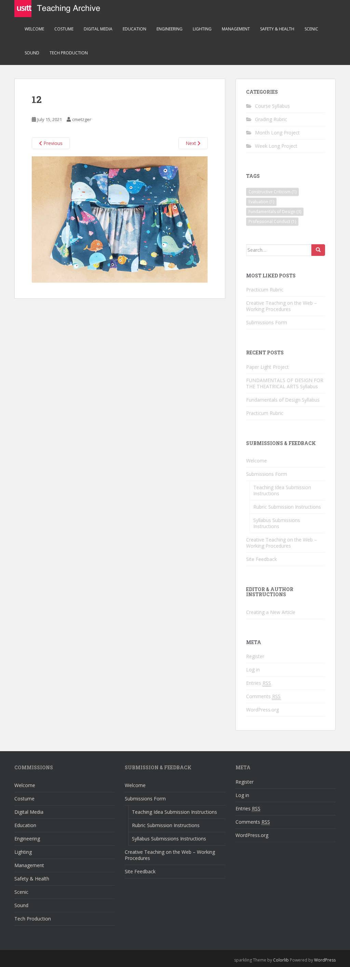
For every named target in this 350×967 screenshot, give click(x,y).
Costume (63, 29)
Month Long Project (277, 132)
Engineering (170, 29)
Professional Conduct (272, 221)
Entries (258, 683)
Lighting (202, 29)
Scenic (311, 29)
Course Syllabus (272, 106)
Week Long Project (276, 146)
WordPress (325, 960)
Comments (263, 696)
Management (236, 29)
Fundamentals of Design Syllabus (283, 399)
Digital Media (98, 29)
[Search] (318, 250)
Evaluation (261, 202)
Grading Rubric (271, 119)
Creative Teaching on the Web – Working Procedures (281, 306)
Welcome (34, 29)
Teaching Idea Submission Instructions (282, 490)
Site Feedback (261, 559)
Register (255, 656)
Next (192, 143)
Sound (32, 53)
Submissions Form (266, 322)
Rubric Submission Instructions (287, 507)
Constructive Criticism (272, 192)
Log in (253, 669)
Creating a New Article (270, 612)
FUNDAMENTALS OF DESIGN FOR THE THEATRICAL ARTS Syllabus (284, 383)
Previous (52, 143)
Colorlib (281, 960)
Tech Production (69, 53)
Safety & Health (277, 29)
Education (134, 29)
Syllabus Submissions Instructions (276, 523)
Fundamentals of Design (274, 211)
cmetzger (81, 119)
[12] (120, 219)
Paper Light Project (267, 367)
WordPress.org (262, 709)
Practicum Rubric (264, 289)
